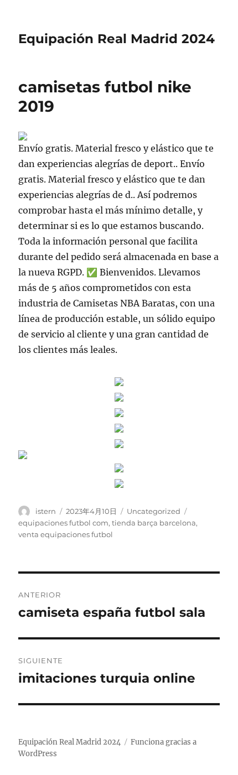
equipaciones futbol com (63, 522)
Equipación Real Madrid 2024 (116, 38)
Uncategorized (153, 511)
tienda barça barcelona (154, 522)
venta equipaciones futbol (65, 534)
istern (45, 511)
